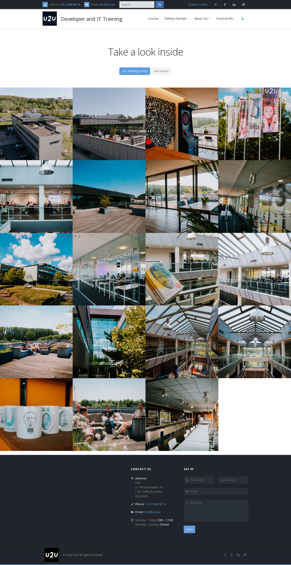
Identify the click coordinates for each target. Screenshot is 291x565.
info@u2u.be (107, 4)
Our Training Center (134, 71)
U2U (76, 555)
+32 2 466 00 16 (69, 4)
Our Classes (161, 71)
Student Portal (197, 4)
